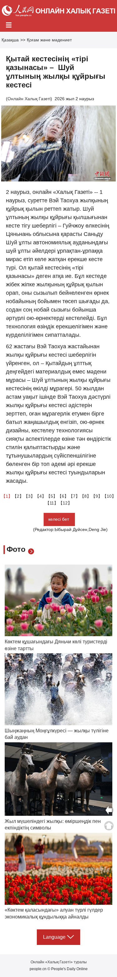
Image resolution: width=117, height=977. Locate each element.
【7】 (74, 496)
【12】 (65, 502)
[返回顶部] (109, 825)
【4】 (40, 496)
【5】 (51, 496)
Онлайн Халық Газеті (29, 98)
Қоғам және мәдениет (49, 39)
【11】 (51, 502)
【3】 (29, 496)
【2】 (18, 496)
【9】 (96, 496)
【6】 (63, 496)
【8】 (85, 496)
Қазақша (10, 39)
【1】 (6, 496)
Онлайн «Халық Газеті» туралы (59, 962)
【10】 (109, 496)
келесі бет (59, 519)
